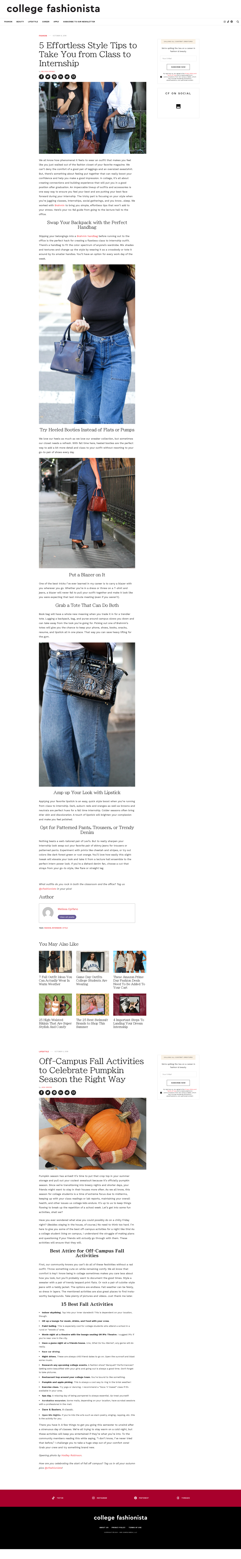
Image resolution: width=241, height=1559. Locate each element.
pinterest (144, 1498)
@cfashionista (47, 888)
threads (185, 1498)
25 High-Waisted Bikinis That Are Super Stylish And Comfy (55, 1023)
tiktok (60, 1498)
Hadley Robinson (71, 1455)
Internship (57, 928)
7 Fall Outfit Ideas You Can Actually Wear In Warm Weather (55, 980)
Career (45, 22)
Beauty (20, 22)
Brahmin (60, 205)
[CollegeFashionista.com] (53, 9)
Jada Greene (46, 1087)
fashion (47, 928)
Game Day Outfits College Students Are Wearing (91, 980)
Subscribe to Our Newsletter (79, 22)
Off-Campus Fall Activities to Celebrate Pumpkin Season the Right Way (91, 1070)
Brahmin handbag (87, 236)
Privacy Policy (118, 1527)
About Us (103, 1527)
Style (65, 928)
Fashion (8, 22)
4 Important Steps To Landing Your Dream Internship (128, 1023)
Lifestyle (33, 22)
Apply (56, 22)
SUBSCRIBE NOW (178, 67)
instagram (102, 1498)
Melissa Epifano (48, 71)
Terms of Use (135, 1527)
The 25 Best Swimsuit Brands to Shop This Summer (92, 1023)
